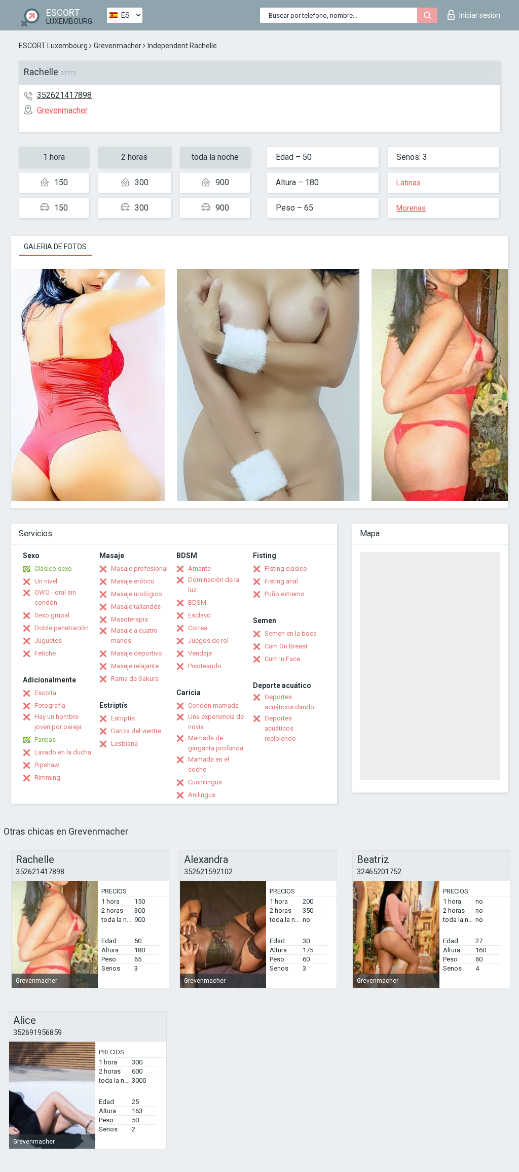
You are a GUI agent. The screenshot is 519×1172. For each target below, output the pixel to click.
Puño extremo (285, 594)
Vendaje (200, 653)
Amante (199, 568)
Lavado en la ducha (62, 752)
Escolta (45, 693)
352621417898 (64, 95)
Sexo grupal (51, 615)
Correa (197, 628)
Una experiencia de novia (216, 722)
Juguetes (48, 640)
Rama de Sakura (135, 678)
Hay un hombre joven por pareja (58, 722)
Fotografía (49, 705)
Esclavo (199, 615)
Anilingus (201, 795)
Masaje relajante (135, 666)
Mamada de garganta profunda (215, 743)
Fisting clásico (286, 568)
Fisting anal (281, 581)
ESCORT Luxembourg (53, 46)
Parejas (45, 739)
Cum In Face (282, 659)
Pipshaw (46, 765)
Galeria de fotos (55, 247)
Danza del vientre (136, 731)
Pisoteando (204, 666)
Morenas (411, 208)
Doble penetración (61, 628)
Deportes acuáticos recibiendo (280, 728)
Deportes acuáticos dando (289, 702)
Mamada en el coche (208, 764)
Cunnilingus (205, 782)
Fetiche (45, 653)
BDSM (197, 602)
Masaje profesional (139, 568)
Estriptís (123, 718)
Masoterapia (129, 619)
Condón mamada (213, 705)
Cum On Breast (286, 646)
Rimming (47, 777)
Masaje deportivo (136, 653)
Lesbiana (124, 743)
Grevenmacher (117, 46)
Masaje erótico (133, 581)
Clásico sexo (53, 568)
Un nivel (45, 581)
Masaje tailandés (136, 606)
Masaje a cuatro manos (134, 635)
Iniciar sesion (479, 15)
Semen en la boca (291, 633)
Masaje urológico (136, 594)
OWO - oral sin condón (55, 597)
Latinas (408, 182)
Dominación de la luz (213, 585)
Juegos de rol (208, 640)
